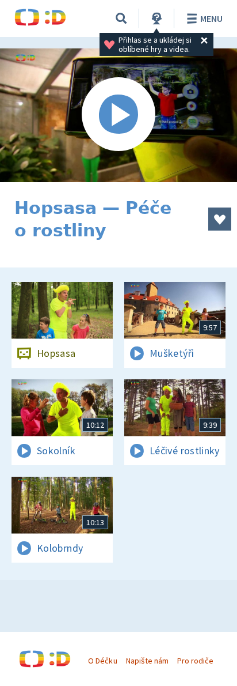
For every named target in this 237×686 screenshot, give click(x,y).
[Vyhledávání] (121, 18)
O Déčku (102, 660)
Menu (211, 18)
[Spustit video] (118, 115)
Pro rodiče (195, 660)
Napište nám (147, 660)
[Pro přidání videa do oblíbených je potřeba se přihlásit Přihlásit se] (219, 219)
